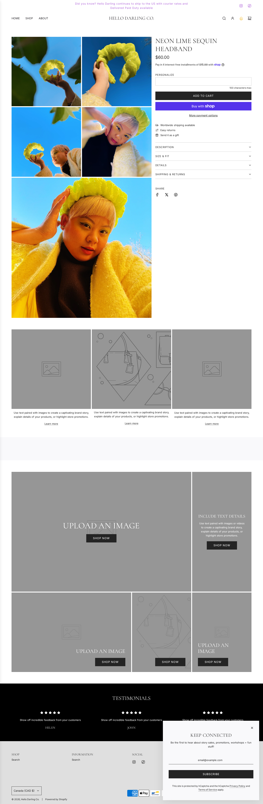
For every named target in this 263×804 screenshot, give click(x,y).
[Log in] (232, 18)
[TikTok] (249, 6)
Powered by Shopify (56, 799)
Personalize (164, 74)
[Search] (224, 18)
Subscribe (211, 774)
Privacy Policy (237, 786)
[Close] (252, 728)
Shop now (101, 538)
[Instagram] (241, 6)
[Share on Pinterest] (176, 195)
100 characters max (240, 87)
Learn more (51, 423)
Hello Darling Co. (131, 18)
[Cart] (249, 18)
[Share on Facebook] (157, 195)
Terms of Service (207, 789)
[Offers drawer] (241, 18)
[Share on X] (166, 195)
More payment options (203, 115)
